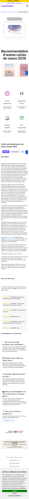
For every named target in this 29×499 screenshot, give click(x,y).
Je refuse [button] (14, 493)
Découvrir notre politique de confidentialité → (14, 488)
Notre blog (12, 463)
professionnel (18, 3)
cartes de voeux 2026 (12, 238)
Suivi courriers (19, 457)
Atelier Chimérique (17, 253)
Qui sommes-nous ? (14, 466)
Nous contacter (10, 457)
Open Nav (27, 6)
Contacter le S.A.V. (9, 420)
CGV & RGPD (12, 460)
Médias (17, 463)
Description (6, 151)
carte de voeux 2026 (9, 237)
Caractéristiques (15, 151)
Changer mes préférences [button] (14, 495)
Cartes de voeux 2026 (12, 12)
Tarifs (22, 151)
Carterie (4, 12)
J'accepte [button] (14, 491)
